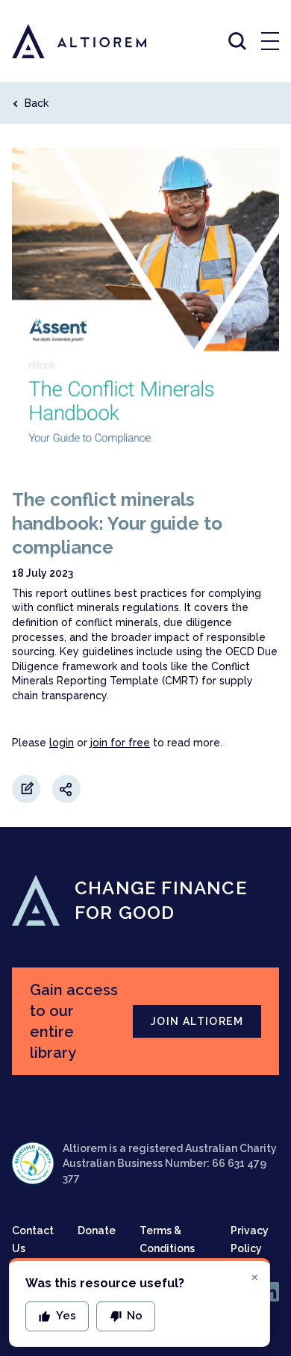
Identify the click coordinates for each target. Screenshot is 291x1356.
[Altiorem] (65, 41)
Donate (97, 1230)
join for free (120, 743)
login (61, 743)
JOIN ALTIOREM (197, 1021)
